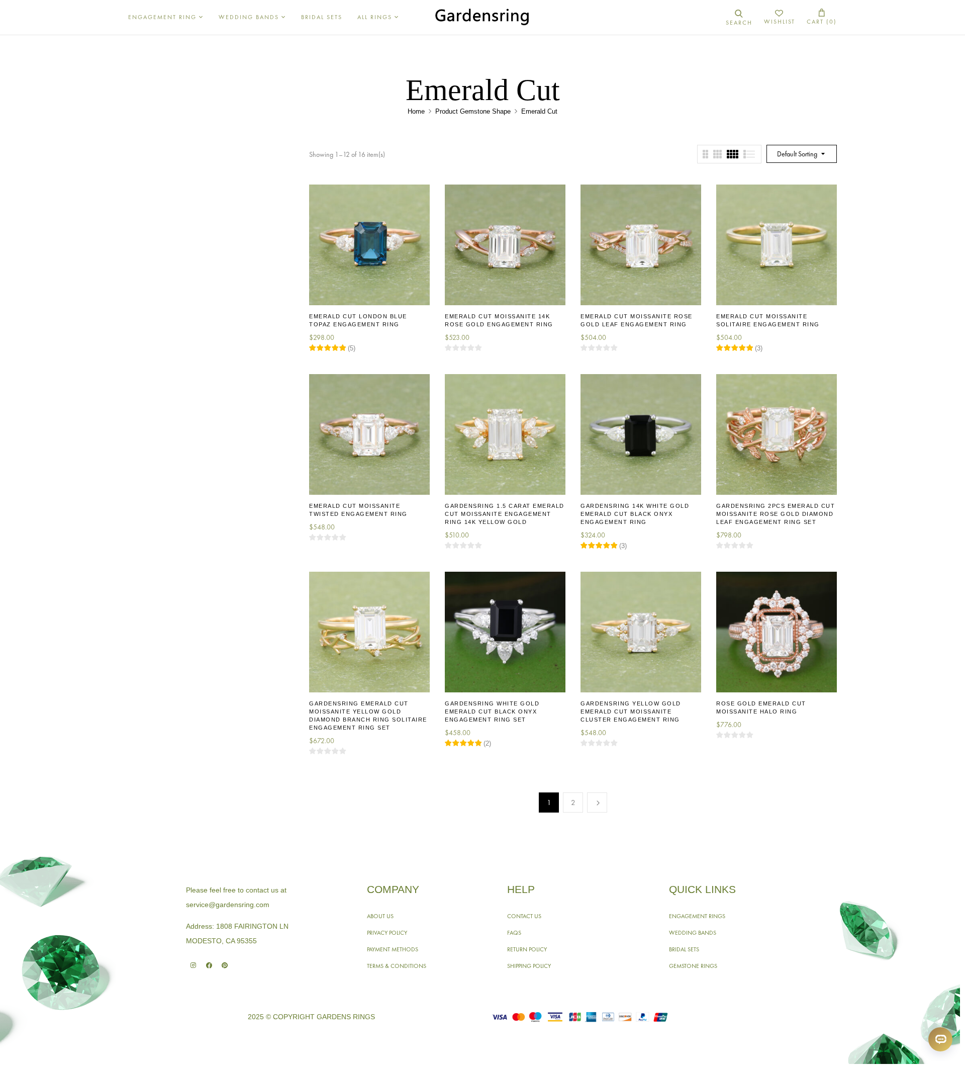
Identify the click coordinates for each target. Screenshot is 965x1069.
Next (597, 802)
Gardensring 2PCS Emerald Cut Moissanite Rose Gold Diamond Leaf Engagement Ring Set (775, 514)
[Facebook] (209, 965)
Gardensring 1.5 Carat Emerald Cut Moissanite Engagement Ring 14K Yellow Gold (504, 514)
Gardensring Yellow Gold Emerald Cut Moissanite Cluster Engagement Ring (631, 711)
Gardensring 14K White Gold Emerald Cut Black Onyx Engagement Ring (635, 514)
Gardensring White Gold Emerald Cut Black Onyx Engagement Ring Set (492, 711)
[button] (822, 17)
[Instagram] (193, 965)
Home (416, 111)
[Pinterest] (224, 965)
